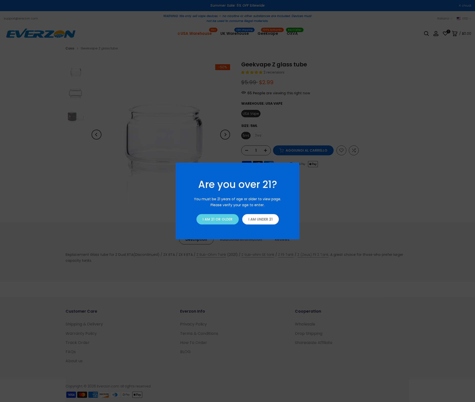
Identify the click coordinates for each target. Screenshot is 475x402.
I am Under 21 (260, 219)
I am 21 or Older (218, 219)
